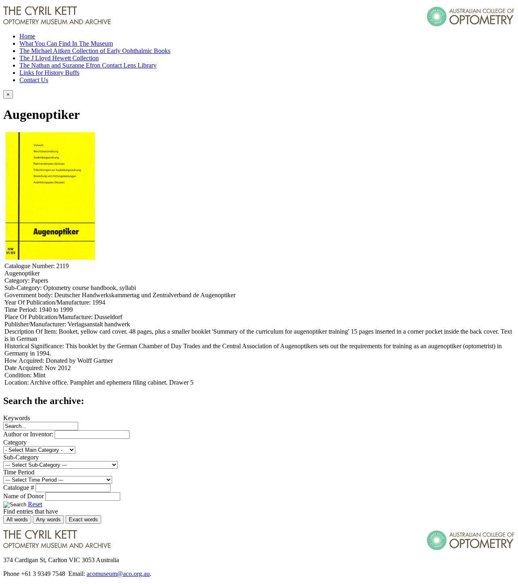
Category (15, 442)
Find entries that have (30, 511)
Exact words (83, 519)
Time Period (18, 472)
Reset (35, 504)
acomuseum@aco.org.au (118, 573)
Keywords (16, 418)
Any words (48, 519)
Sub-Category (21, 457)
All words (17, 519)
